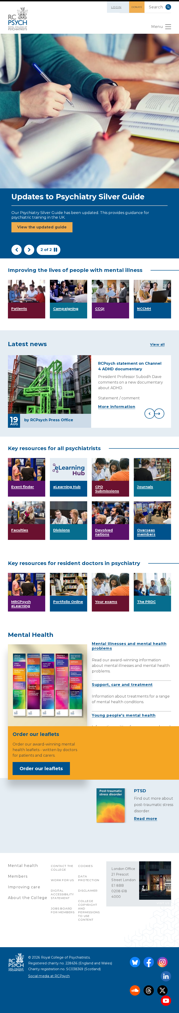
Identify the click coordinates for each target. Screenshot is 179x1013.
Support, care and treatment (122, 684)
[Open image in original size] (18, 18)
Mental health (23, 865)
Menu (157, 26)
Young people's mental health (123, 715)
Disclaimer (88, 890)
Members (18, 876)
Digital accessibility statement (62, 894)
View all (157, 344)
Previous (16, 250)
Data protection (88, 878)
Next (29, 250)
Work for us (62, 880)
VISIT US (163, 903)
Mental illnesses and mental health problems (129, 646)
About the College (27, 898)
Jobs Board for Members (63, 910)
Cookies (85, 866)
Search (168, 7)
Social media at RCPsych (49, 976)
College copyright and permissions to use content (89, 910)
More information (116, 407)
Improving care (24, 887)
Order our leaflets (41, 768)
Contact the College (62, 867)
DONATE (136, 7)
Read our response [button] (36, 235)
